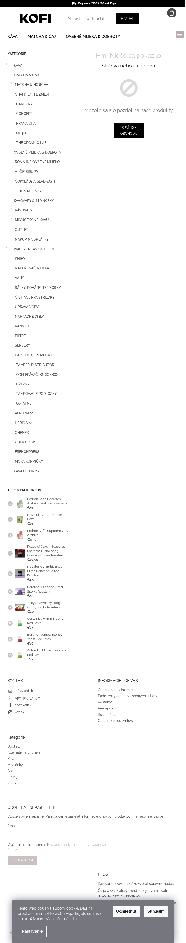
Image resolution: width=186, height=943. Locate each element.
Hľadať (127, 19)
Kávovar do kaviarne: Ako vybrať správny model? (136, 883)
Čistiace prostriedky (35, 297)
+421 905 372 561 (28, 698)
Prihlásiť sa (22, 860)
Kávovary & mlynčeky (34, 201)
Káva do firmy (26, 471)
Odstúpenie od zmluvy (116, 721)
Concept (24, 114)
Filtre (20, 336)
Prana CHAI (26, 123)
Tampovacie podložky (36, 394)
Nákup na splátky (32, 239)
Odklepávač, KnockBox (37, 374)
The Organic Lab (31, 143)
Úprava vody (27, 307)
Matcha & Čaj (26, 75)
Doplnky (14, 746)
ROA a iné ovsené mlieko (37, 162)
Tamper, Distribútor (35, 365)
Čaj (10, 771)
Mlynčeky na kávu (32, 220)
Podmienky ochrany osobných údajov (127, 696)
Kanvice (22, 326)
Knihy (20, 258)
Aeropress (25, 413)
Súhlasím (156, 911)
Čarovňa (24, 104)
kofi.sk (19, 712)
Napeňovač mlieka (32, 268)
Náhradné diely (29, 316)
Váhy (19, 278)
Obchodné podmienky (115, 690)
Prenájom (105, 708)
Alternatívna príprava (24, 752)
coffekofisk (23, 705)
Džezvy (23, 384)
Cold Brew (25, 442)
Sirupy (13, 777)
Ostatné (24, 403)
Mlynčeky (15, 765)
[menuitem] (13, 37)
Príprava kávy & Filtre (34, 249)
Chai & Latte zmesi (32, 94)
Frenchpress (27, 452)
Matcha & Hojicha (31, 85)
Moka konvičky (29, 461)
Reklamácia (107, 715)
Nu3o (21, 133)
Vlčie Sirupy (26, 172)
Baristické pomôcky (34, 355)
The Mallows (28, 191)
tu (75, 919)
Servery (22, 345)
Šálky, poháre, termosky (38, 288)
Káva (18, 65)
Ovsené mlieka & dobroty (37, 152)
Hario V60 (24, 423)
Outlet (22, 230)
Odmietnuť (126, 911)
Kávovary (24, 210)
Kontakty (105, 702)
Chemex (22, 432)
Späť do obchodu (129, 130)
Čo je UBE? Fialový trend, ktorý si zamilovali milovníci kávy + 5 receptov (132, 893)
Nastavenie (32, 931)
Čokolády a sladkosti (35, 181)
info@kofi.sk (24, 691)
